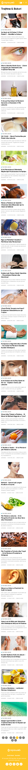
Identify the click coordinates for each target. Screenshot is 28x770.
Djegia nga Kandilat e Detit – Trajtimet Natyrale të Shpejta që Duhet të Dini (13, 723)
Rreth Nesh (10, 755)
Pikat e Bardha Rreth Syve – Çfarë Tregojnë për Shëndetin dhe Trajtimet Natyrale (14, 67)
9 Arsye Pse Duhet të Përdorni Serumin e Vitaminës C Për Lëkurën (12, 103)
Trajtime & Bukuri (6, 63)
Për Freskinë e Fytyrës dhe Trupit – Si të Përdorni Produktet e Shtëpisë (13, 553)
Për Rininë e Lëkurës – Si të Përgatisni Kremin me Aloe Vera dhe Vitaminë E (13, 518)
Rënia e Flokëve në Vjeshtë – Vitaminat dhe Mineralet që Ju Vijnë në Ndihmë (12, 205)
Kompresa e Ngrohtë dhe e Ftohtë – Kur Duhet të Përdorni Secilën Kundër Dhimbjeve (14, 346)
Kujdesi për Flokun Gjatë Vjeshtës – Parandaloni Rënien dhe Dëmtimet (13, 275)
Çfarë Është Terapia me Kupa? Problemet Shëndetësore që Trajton (12, 310)
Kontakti (17, 755)
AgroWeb (3, 42)
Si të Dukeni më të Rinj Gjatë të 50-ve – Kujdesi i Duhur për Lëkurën (12, 383)
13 (12, 740)
